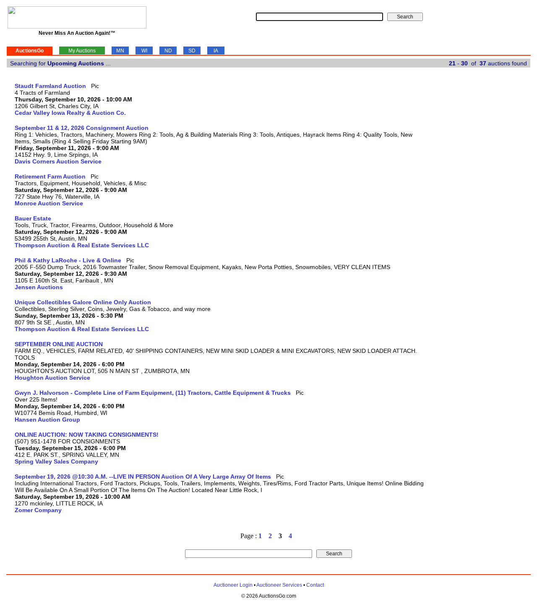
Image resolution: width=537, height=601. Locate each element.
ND (168, 51)
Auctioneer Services (279, 585)
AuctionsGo (30, 51)
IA (216, 51)
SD (192, 51)
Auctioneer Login (233, 585)
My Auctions (82, 51)
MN (120, 51)
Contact (315, 585)
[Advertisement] (495, 208)
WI (144, 51)
